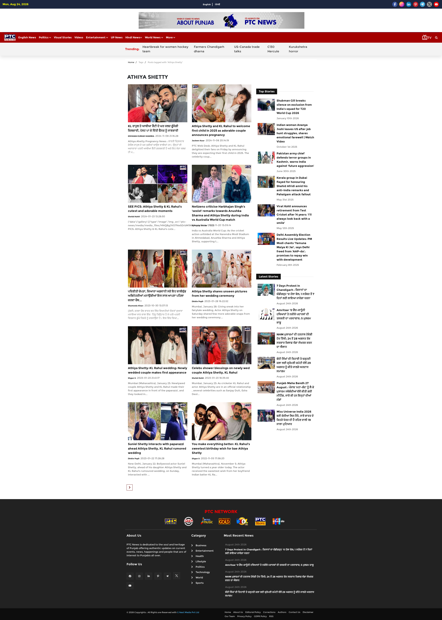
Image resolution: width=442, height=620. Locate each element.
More (169, 37)
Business (201, 545)
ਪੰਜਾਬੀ (217, 4)
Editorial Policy (253, 612)
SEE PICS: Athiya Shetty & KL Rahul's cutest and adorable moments (155, 209)
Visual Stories (63, 37)
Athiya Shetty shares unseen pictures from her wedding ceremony (219, 294)
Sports (200, 582)
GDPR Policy (260, 616)
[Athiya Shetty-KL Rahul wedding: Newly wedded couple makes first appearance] (157, 345)
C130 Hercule (273, 49)
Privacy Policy (244, 616)
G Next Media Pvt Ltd (188, 612)
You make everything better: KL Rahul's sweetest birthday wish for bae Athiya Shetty (221, 448)
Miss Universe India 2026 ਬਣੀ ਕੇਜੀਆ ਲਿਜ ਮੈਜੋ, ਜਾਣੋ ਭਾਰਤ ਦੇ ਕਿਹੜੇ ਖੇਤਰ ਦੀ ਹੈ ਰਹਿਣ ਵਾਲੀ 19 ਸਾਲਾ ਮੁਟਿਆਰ (295, 418)
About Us (238, 612)
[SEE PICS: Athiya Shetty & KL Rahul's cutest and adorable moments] (157, 183)
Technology (203, 572)
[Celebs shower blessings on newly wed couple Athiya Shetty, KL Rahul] (221, 345)
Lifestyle (201, 561)
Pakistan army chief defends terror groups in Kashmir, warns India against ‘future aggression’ (295, 160)
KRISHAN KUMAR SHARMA (141, 136)
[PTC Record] (188, 521)
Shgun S (132, 378)
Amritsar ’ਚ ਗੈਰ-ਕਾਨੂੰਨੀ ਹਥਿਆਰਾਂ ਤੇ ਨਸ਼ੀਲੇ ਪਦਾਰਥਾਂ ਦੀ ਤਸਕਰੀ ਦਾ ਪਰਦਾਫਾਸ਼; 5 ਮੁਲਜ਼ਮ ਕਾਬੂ (294, 316)
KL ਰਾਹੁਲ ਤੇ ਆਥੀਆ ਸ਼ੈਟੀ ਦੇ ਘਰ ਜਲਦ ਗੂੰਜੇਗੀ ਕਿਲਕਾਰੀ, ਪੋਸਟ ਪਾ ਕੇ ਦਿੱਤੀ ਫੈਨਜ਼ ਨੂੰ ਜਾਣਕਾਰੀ (153, 128)
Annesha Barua (199, 225)
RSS (271, 616)
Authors (282, 612)
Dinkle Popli (197, 301)
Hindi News (132, 37)
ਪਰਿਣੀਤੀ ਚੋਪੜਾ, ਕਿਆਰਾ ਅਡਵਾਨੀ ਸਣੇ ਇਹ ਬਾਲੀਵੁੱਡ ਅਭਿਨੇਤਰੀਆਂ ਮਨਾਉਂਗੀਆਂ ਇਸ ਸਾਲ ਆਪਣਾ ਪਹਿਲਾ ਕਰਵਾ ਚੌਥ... (157, 296)
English (207, 4)
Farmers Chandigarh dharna (209, 49)
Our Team (230, 616)
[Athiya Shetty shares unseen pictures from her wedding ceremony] (221, 268)
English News (27, 37)
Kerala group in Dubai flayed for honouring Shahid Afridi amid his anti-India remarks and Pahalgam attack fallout (294, 186)
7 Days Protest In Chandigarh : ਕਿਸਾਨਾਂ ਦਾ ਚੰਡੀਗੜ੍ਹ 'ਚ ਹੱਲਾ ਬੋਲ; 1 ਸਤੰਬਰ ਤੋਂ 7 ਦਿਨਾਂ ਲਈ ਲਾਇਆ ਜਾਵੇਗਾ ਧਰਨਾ (295, 292)
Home (131, 62)
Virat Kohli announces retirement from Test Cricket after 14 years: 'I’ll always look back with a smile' (294, 215)
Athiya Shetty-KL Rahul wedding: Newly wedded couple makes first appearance (157, 370)
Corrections (269, 612)
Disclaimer (308, 612)
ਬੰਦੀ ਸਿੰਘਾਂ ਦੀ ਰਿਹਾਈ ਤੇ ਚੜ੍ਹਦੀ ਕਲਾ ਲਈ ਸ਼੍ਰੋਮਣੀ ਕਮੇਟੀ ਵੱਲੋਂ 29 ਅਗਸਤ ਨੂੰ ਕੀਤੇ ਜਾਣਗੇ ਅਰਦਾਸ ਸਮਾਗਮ (294, 365)
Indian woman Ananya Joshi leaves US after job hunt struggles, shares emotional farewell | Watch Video (295, 133)
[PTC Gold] (224, 521)
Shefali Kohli (134, 216)
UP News (117, 37)
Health (200, 556)
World (199, 577)
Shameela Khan (135, 305)
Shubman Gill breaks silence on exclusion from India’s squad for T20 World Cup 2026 (294, 107)
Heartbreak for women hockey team (165, 49)
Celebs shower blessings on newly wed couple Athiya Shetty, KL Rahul (221, 370)
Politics (44, 37)
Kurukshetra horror (298, 49)
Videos (78, 37)
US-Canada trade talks (247, 49)
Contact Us (294, 612)
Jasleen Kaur (198, 140)
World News (153, 37)
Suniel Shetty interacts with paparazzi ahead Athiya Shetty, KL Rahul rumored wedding (157, 448)
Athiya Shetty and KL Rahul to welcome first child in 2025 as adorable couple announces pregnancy (221, 130)
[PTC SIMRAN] (260, 521)
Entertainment (96, 37)
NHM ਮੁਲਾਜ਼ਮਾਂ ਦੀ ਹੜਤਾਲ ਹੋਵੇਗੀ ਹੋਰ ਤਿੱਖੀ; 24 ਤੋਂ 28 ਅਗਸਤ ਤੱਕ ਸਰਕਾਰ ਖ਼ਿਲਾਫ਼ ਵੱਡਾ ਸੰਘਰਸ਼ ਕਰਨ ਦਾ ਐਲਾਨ (294, 341)
